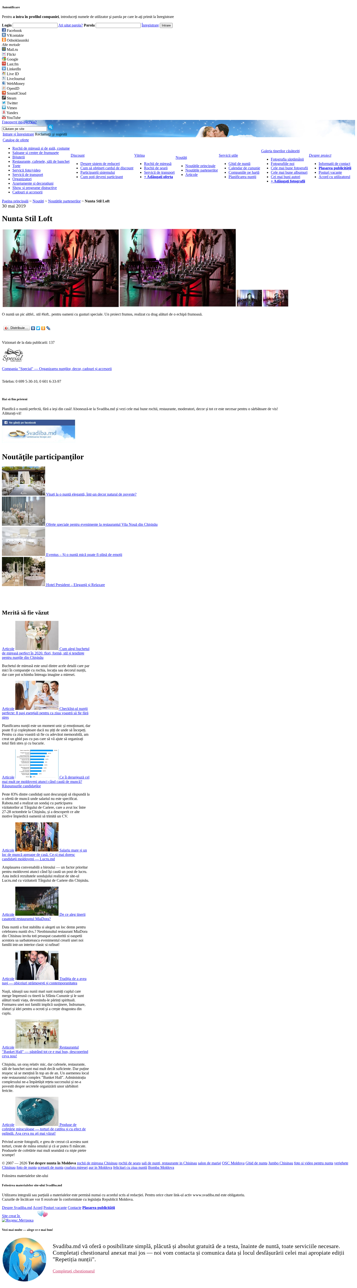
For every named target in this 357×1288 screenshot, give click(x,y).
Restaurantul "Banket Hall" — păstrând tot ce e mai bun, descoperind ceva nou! (45, 1051)
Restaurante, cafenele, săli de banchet (40, 161)
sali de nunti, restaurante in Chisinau (169, 1163)
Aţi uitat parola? (70, 25)
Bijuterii (18, 157)
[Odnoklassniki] (43, 328)
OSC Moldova (233, 1163)
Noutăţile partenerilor (201, 170)
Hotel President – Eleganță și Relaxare (75, 585)
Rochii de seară (156, 168)
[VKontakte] (33, 328)
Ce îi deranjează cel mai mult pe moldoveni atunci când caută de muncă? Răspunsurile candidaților (45, 781)
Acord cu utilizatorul (334, 177)
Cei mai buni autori (285, 177)
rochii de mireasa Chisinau (97, 1163)
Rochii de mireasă (157, 164)
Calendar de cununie (244, 168)
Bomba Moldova (161, 1167)
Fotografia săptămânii (287, 159)
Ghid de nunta (256, 1163)
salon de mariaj (209, 1163)
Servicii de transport (27, 174)
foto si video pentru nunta (313, 1163)
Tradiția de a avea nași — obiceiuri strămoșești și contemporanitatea (44, 981)
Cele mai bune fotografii (289, 168)
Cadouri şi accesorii (27, 192)
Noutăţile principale (200, 166)
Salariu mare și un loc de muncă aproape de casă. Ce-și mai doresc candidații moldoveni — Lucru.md (44, 854)
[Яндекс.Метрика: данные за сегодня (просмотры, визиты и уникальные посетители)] (18, 1220)
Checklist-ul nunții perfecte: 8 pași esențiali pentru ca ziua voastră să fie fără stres (45, 713)
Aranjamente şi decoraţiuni (32, 183)
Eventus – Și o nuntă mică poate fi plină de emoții (84, 555)
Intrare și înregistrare (18, 134)
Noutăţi (38, 201)
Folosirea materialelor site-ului (25, 1176)
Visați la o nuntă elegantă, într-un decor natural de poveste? (91, 494)
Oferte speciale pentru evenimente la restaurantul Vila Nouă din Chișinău (102, 524)
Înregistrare (150, 25)
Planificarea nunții (242, 177)
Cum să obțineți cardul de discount (106, 168)
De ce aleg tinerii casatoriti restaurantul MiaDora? (43, 916)
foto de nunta (27, 1167)
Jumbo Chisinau (280, 1163)
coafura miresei (76, 1167)
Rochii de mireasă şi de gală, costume (41, 148)
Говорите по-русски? (19, 122)
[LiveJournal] (48, 328)
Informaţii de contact (334, 164)
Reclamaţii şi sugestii (51, 134)
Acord (37, 1208)
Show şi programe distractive (34, 188)
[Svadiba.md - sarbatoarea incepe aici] (38, 441)
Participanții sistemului (97, 172)
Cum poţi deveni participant (101, 177)
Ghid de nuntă (239, 164)
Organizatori (22, 179)
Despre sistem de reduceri (100, 164)
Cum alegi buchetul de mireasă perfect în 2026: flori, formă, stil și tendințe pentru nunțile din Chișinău (45, 653)
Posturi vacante (330, 172)
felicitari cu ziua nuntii (130, 1167)
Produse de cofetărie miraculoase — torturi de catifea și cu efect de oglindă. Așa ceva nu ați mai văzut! (44, 1129)
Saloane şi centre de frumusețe (35, 153)
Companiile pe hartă (244, 172)
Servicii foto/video (26, 170)
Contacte (74, 1208)
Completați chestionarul (74, 1271)
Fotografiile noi (282, 164)
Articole (191, 174)
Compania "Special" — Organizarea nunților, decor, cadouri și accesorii (57, 369)
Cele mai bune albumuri (289, 172)
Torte (16, 166)
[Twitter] (38, 328)
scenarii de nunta (50, 1167)
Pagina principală (15, 201)
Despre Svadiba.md (17, 1208)
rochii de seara (130, 1163)
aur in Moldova (100, 1167)
